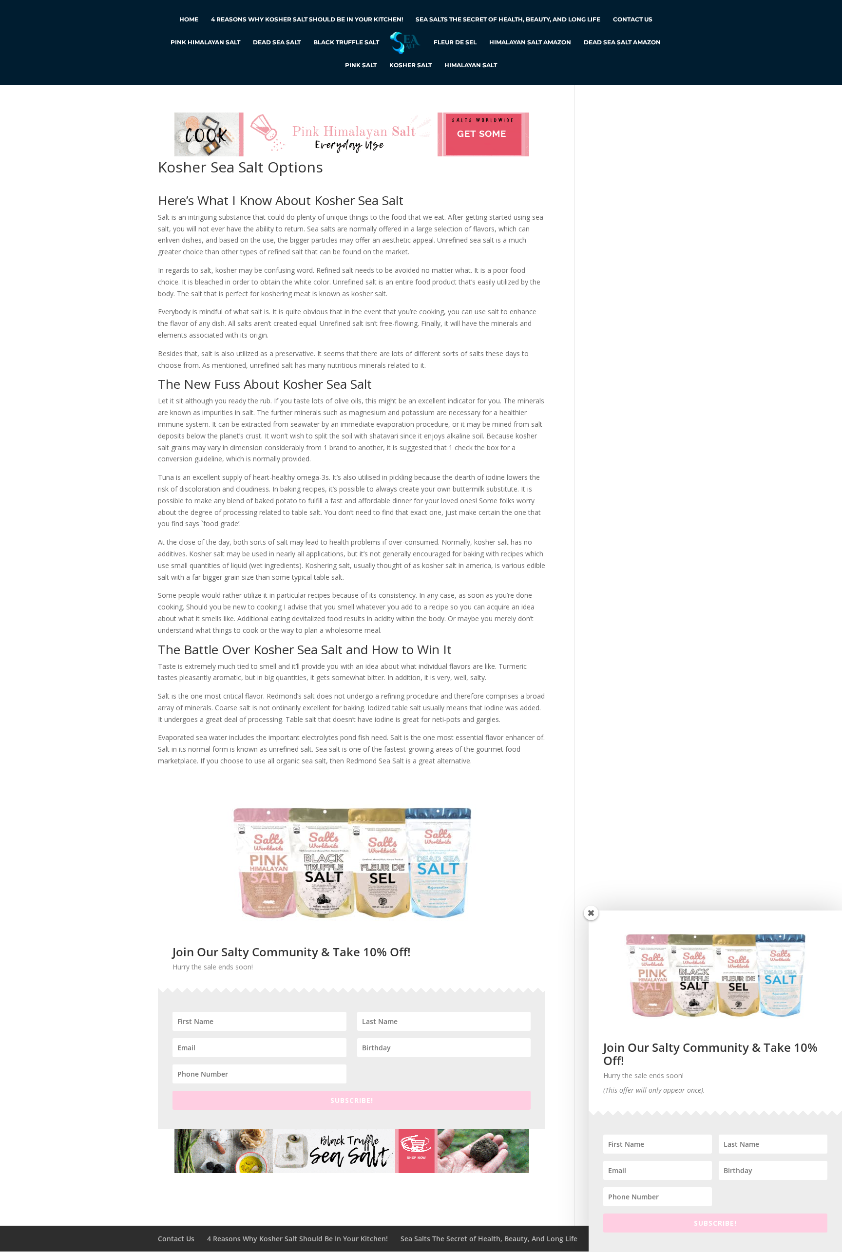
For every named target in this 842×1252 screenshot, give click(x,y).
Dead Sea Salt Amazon (622, 42)
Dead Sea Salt (277, 42)
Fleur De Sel (455, 42)
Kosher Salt (410, 65)
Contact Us (632, 19)
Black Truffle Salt (346, 42)
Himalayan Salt (470, 65)
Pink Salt (361, 65)
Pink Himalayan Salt (205, 42)
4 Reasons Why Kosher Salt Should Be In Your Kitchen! (307, 19)
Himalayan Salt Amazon (530, 42)
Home (188, 19)
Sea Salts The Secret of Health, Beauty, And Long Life (508, 19)
